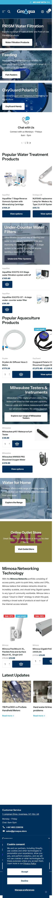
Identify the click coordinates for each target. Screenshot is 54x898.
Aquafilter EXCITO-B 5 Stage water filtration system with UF (16, 273)
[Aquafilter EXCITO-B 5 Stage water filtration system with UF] (42, 273)
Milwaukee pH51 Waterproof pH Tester (17, 433)
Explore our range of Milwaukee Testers (26, 417)
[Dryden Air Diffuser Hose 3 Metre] (16, 340)
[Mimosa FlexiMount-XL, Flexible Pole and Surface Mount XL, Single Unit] (16, 627)
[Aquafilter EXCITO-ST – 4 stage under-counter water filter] (42, 299)
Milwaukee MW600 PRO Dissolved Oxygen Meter (13, 458)
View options (16, 214)
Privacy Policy (29, 863)
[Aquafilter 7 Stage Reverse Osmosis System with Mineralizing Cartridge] (16, 177)
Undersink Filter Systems (19, 259)
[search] (9, 12)
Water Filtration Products (17, 42)
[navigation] (22, 143)
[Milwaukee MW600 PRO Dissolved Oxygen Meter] (42, 458)
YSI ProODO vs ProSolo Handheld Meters (16, 701)
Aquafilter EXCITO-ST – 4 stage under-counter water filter (17, 298)
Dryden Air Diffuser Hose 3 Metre (14, 363)
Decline (24, 881)
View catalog (3, 11)
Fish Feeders (11, 75)
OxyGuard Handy (13, 106)
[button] (10, 372)
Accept (24, 871)
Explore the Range (14, 502)
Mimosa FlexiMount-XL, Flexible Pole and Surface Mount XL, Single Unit (14, 652)
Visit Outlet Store (26, 549)
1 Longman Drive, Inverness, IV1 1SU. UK (20, 814)
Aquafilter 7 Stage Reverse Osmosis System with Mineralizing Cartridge (14, 201)
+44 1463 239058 (14, 827)
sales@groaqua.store (16, 831)
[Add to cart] (7, 284)
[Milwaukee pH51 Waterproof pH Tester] (42, 433)
